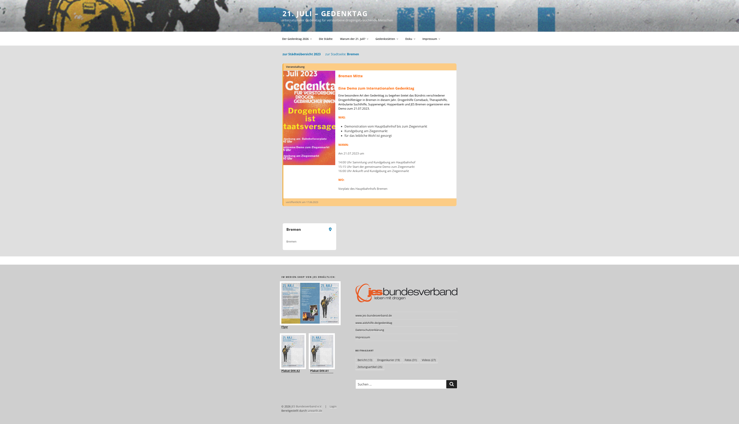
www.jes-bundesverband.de (373, 315)
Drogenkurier (388, 360)
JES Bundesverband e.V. (306, 406)
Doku (408, 39)
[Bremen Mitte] (309, 118)
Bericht (365, 360)
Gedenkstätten (385, 39)
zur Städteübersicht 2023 (302, 54)
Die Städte (326, 39)
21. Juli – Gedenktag (325, 13)
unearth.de (315, 410)
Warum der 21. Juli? (352, 39)
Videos (429, 360)
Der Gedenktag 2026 (295, 39)
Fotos (411, 360)
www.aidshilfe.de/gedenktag (373, 323)
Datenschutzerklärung (369, 330)
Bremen (342, 54)
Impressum (429, 39)
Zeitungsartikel (370, 367)
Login (333, 406)
